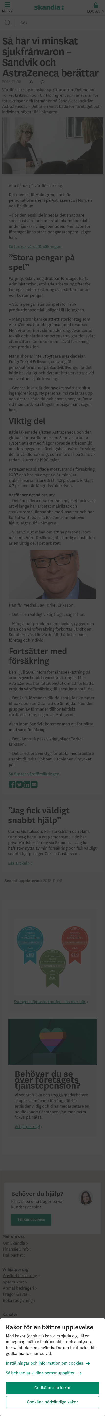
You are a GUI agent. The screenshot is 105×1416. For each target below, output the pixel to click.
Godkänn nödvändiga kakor (52, 1402)
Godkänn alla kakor (52, 1388)
